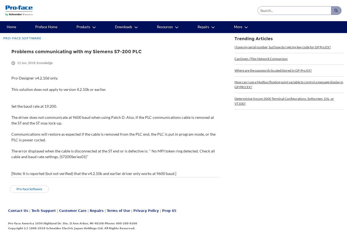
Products (83, 27)
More (238, 27)
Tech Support (43, 211)
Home (11, 27)
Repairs (203, 27)
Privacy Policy (146, 211)
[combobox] (294, 11)
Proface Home (46, 27)
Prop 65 (169, 211)
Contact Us (18, 211)
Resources (165, 27)
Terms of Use (118, 211)
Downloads (123, 27)
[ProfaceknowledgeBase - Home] (19, 10)
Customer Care (72, 211)
